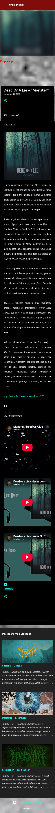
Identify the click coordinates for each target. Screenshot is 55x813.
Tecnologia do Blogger (29, 802)
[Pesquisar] (51, 5)
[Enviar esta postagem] (5, 586)
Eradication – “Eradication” (16, 770)
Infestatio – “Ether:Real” (14, 718)
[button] (5, 100)
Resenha (9, 589)
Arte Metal (16, 5)
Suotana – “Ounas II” (12, 666)
